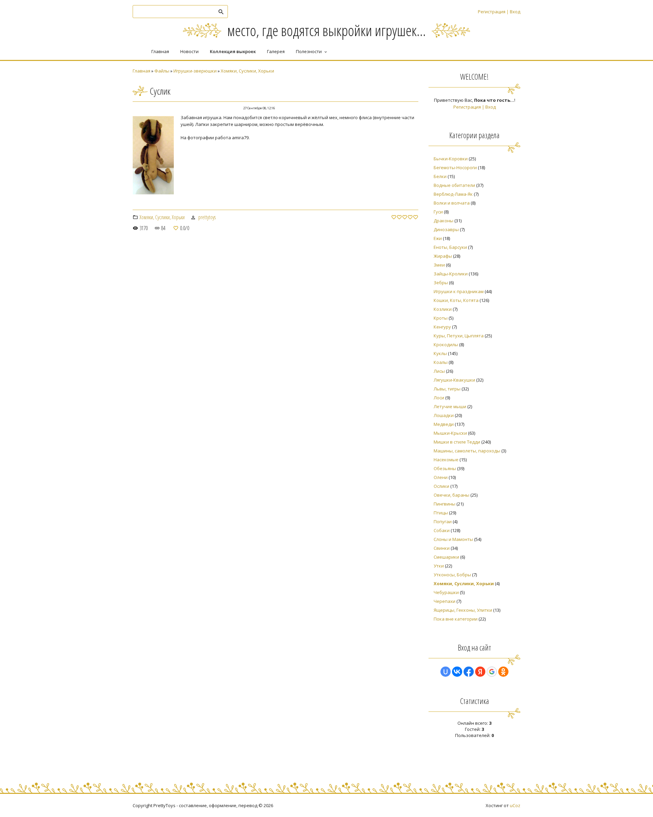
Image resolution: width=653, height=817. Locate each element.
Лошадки (444, 415)
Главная (141, 71)
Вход (515, 12)
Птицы (441, 513)
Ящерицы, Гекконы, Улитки (463, 610)
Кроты (441, 318)
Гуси (438, 212)
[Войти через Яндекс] (480, 672)
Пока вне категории (456, 619)
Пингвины (444, 504)
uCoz (515, 805)
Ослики (441, 486)
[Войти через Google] (492, 672)
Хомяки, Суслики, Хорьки (247, 71)
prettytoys (207, 217)
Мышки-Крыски (450, 433)
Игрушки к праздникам (459, 291)
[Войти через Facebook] (469, 672)
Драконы (443, 221)
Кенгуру (442, 327)
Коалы (441, 362)
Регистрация (491, 12)
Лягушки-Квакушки (454, 380)
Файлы (161, 71)
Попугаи (443, 521)
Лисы (439, 371)
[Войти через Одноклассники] (503, 672)
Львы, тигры (447, 389)
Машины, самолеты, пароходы (467, 451)
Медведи (444, 424)
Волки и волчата (452, 203)
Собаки (442, 530)
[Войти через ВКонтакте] (457, 672)
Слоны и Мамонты (453, 539)
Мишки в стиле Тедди (457, 442)
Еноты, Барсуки (450, 247)
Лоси (439, 398)
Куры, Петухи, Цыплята (459, 336)
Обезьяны (445, 468)
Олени (441, 477)
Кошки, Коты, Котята (456, 300)
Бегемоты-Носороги (455, 167)
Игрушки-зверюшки (195, 71)
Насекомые (446, 459)
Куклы (440, 353)
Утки (439, 566)
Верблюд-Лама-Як (453, 194)
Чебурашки (446, 592)
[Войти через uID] (445, 672)
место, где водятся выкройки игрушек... (326, 30)
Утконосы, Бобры (452, 575)
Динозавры (446, 229)
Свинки (442, 548)
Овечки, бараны (451, 495)
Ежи (438, 238)
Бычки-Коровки (451, 159)
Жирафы (443, 256)
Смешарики (446, 557)
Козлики (443, 309)
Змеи (439, 265)
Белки (440, 176)
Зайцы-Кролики (451, 274)
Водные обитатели (454, 185)
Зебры (441, 282)
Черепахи (444, 601)
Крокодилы (446, 344)
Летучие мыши (450, 406)
